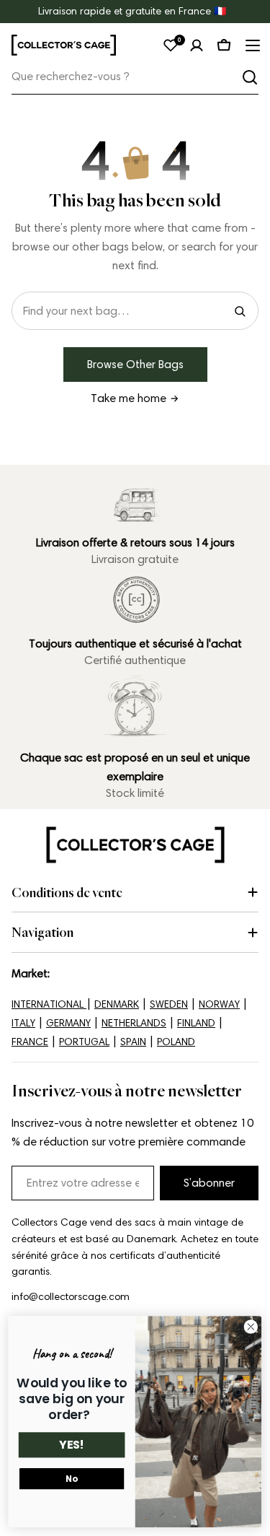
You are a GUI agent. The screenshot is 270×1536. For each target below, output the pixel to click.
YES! (71, 1445)
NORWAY (219, 1004)
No (71, 1479)
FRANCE (30, 1042)
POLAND (176, 1042)
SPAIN (133, 1042)
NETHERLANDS (134, 1023)
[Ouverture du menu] (251, 45)
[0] (170, 45)
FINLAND (196, 1023)
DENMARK (116, 1004)
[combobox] (135, 77)
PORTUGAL (84, 1042)
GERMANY (68, 1023)
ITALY (23, 1023)
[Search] (240, 311)
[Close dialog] (250, 1327)
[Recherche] (249, 77)
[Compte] (196, 45)
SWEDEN (169, 1004)
